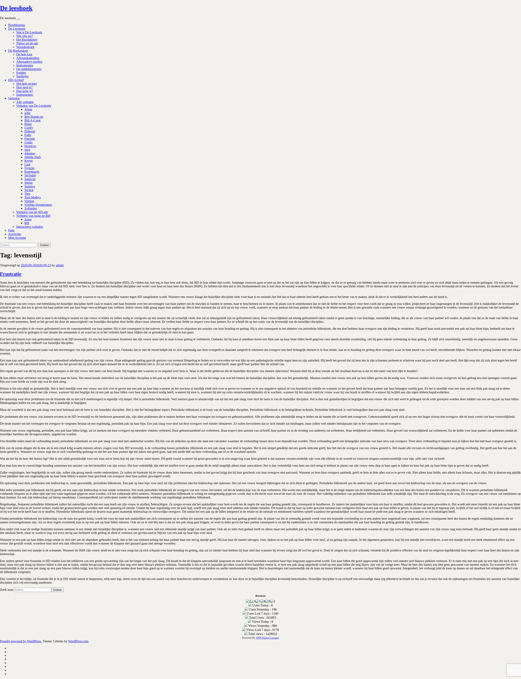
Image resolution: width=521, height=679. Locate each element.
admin (60, 265)
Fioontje (29, 138)
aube (27, 113)
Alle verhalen (25, 102)
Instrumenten (24, 65)
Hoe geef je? (24, 87)
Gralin (28, 142)
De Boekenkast (18, 50)
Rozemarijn (31, 171)
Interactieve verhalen (29, 226)
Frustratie (10, 274)
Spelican (29, 179)
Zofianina (30, 208)
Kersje (28, 160)
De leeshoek (16, 8)
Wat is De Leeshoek (29, 32)
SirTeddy (30, 175)
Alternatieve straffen (29, 61)
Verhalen (14, 98)
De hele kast (24, 54)
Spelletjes (22, 76)
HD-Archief (16, 80)
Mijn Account (17, 237)
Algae (28, 109)
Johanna (29, 153)
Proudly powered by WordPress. (21, 641)
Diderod (29, 131)
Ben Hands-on (33, 116)
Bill (26, 223)
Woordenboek (25, 47)
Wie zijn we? (24, 36)
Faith (27, 135)
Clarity (28, 127)
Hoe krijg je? (24, 91)
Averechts (14, 234)
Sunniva (29, 186)
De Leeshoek (16, 28)
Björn (28, 124)
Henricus (30, 146)
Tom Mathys (32, 197)
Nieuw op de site (27, 43)
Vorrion (29, 201)
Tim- (27, 193)
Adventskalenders (27, 58)
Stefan (28, 182)
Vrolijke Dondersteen (38, 204)
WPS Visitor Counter (267, 637)
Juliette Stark (32, 157)
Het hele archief (26, 83)
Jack (27, 149)
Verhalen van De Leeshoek (33, 105)
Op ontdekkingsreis (28, 69)
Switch (28, 190)
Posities (21, 72)
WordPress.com (78, 641)
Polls (11, 230)
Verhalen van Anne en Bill (33, 215)
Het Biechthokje (26, 39)
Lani (27, 164)
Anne (28, 219)
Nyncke (29, 168)
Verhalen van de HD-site (32, 212)
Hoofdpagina (16, 25)
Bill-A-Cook (32, 120)
